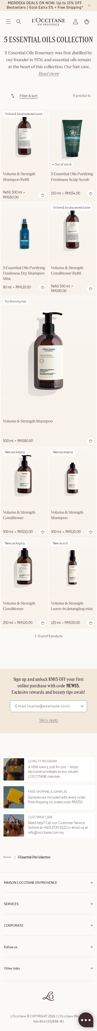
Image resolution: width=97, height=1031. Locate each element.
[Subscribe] (81, 706)
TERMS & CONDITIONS (19, 980)
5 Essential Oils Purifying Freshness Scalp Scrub (72, 177)
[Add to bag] (42, 195)
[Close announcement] (89, 5)
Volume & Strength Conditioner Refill (67, 271)
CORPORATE (13, 925)
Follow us (10, 947)
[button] (8, 21)
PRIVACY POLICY (15, 987)
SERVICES (11, 904)
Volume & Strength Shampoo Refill (19, 177)
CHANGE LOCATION (17, 1002)
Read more (48, 74)
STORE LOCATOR (15, 995)
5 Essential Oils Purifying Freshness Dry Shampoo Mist (24, 273)
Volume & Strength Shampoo (28, 421)
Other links (12, 968)
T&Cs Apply (48, 720)
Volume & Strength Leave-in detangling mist (72, 606)
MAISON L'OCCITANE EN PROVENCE (30, 883)
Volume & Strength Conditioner (19, 515)
